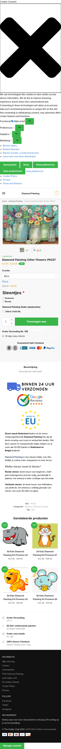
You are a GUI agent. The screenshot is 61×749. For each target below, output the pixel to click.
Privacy (6, 180)
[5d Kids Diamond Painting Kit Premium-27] (45, 535)
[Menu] (6, 193)
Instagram (6, 709)
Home (4, 201)
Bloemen (28, 507)
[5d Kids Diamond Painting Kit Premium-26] (45, 580)
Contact (5, 665)
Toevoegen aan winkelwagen (36, 323)
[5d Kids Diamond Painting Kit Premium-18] (15, 535)
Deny (26, 165)
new (33, 510)
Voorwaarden (8, 669)
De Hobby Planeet (10, 682)
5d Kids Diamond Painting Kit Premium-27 (45, 553)
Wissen (5, 281)
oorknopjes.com (9, 678)
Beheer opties (10, 145)
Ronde (8, 301)
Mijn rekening (8, 661)
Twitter (5, 705)
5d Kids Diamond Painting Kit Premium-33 (15, 597)
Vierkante (9, 298)
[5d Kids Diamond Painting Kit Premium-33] (15, 580)
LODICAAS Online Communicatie (40, 729)
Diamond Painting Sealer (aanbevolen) (21, 307)
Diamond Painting (30, 193)
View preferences (45, 165)
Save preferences (12, 171)
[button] (30, 48)
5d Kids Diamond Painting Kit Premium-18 (15, 553)
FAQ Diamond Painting (12, 674)
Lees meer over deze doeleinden (19, 156)
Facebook (6, 701)
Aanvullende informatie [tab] (30, 371)
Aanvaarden (9, 165)
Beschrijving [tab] (30, 367)
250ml (12, 311)
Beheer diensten (11, 149)
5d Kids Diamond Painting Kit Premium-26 (45, 597)
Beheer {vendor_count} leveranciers (21, 153)
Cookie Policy (10, 176)
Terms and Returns (12, 183)
